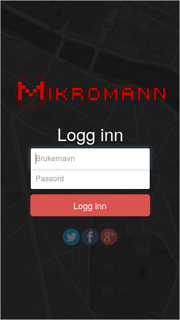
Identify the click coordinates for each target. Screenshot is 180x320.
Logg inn (90, 205)
